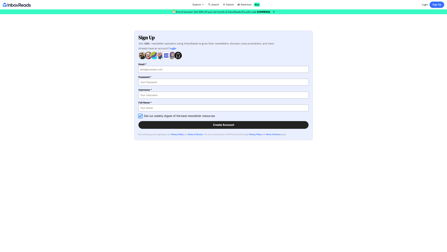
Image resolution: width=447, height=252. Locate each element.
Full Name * (145, 102)
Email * (142, 64)
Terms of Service (195, 134)
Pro (257, 4)
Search (215, 4)
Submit (230, 4)
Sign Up (437, 4)
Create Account (223, 125)
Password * (144, 77)
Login (425, 4)
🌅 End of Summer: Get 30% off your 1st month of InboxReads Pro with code (221, 11)
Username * (145, 90)
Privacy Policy (177, 134)
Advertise (246, 4)
